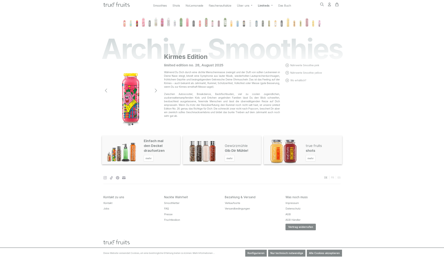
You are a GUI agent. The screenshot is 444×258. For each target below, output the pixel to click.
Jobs (106, 208)
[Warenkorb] (337, 5)
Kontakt (107, 203)
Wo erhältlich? (298, 80)
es (339, 177)
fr (332, 177)
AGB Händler (293, 219)
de (325, 177)
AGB (288, 214)
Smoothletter (172, 203)
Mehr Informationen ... (204, 253)
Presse (168, 214)
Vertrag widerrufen (300, 227)
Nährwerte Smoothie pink (304, 65)
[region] (131, 90)
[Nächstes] (156, 90)
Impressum (292, 203)
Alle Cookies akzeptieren (324, 253)
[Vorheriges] (106, 90)
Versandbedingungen (237, 208)
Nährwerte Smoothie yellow (306, 72)
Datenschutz (293, 208)
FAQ (166, 208)
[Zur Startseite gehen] (116, 5)
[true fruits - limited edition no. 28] (131, 90)
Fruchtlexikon (172, 219)
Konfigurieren (255, 253)
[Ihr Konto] (329, 5)
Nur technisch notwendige (286, 253)
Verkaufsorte (232, 203)
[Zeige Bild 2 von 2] (132, 124)
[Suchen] (322, 5)
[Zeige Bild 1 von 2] (129, 124)
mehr (149, 158)
